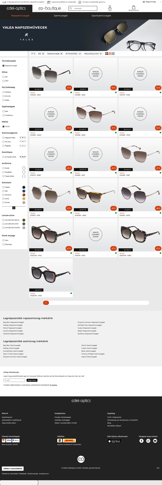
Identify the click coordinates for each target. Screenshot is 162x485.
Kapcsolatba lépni (9, 423)
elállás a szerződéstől (13, 469)
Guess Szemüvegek (89, 348)
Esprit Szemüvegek (89, 357)
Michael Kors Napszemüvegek (90, 325)
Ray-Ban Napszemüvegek (13, 322)
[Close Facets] (14, 53)
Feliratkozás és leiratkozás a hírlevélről (122, 420)
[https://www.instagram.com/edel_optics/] (148, 441)
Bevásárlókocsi (134, 10)
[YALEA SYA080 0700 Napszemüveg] (140, 113)
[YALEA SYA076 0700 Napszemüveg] (95, 233)
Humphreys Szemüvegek (13, 351)
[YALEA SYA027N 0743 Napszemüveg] (51, 233)
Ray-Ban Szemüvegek (12, 345)
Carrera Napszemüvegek (13, 331)
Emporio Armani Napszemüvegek (91, 322)
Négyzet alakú (10, 138)
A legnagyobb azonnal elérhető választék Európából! (25, 2)
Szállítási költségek (62, 420)
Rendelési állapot (114, 426)
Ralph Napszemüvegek (87, 331)
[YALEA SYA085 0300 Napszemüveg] (95, 73)
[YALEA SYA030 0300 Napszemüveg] (51, 73)
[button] (16, 8)
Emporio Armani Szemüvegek (15, 357)
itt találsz (53, 385)
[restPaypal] (16, 440)
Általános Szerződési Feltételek (14, 474)
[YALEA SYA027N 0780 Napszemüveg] (140, 233)
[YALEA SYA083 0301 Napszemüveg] (95, 153)
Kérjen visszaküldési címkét (66, 423)
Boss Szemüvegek (88, 351)
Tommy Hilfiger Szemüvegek (92, 354)
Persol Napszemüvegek (12, 328)
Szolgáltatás (60, 413)
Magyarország (151, 2)
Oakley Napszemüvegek (13, 325)
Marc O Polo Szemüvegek (13, 354)
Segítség (111, 413)
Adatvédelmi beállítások (11, 420)
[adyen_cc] (3, 440)
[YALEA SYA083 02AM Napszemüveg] (51, 113)
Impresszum (44, 474)
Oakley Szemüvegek (11, 348)
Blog (109, 423)
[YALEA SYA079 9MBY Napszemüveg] (51, 153)
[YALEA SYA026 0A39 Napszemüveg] (140, 193)
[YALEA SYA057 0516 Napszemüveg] (51, 193)
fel (158, 468)
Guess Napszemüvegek (87, 328)
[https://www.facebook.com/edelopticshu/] (141, 441)
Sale (6, 111)
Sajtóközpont (7, 417)
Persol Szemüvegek (89, 345)
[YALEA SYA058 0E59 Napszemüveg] (95, 113)
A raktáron (9, 115)
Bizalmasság (33, 474)
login (110, 10)
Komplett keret (10, 157)
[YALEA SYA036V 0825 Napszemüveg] (95, 193)
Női (6, 77)
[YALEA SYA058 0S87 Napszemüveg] (140, 153)
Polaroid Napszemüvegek (13, 334)
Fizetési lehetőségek (63, 417)
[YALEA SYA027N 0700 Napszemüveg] (51, 273)
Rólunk (5, 413)
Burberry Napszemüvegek (88, 334)
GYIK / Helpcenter (114, 417)
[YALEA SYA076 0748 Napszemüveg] (140, 73)
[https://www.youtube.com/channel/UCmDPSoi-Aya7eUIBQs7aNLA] (155, 441)
